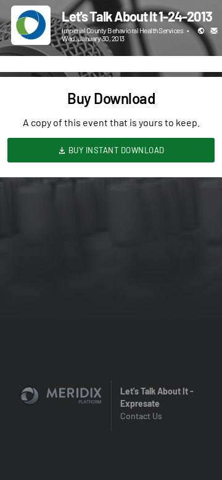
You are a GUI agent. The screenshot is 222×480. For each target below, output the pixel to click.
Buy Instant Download (115, 150)
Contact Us (141, 415)
